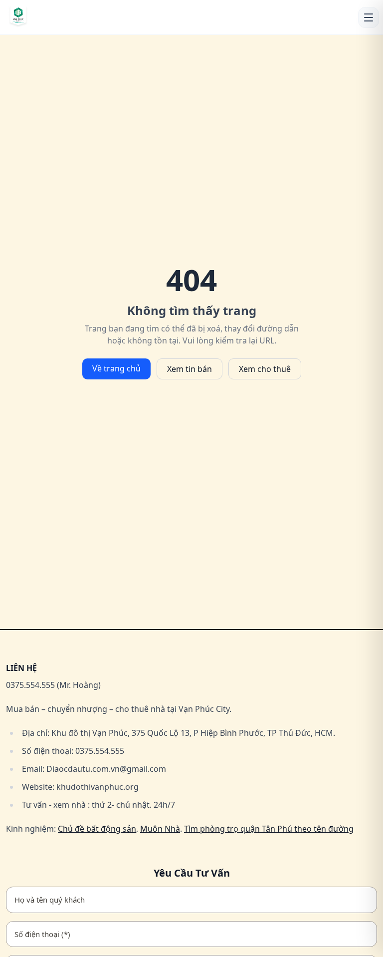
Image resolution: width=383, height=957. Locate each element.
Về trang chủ (116, 368)
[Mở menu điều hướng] (368, 17)
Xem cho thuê (265, 368)
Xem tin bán (189, 368)
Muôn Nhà (160, 828)
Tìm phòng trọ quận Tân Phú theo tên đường (269, 828)
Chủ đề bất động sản (97, 828)
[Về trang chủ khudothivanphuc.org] (50, 17)
